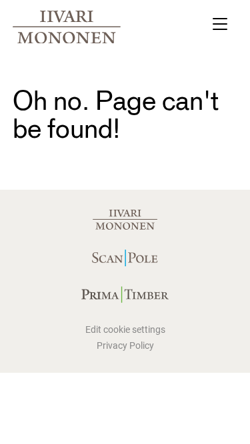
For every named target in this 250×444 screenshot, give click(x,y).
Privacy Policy (125, 345)
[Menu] (220, 27)
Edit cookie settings (125, 329)
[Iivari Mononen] (67, 27)
